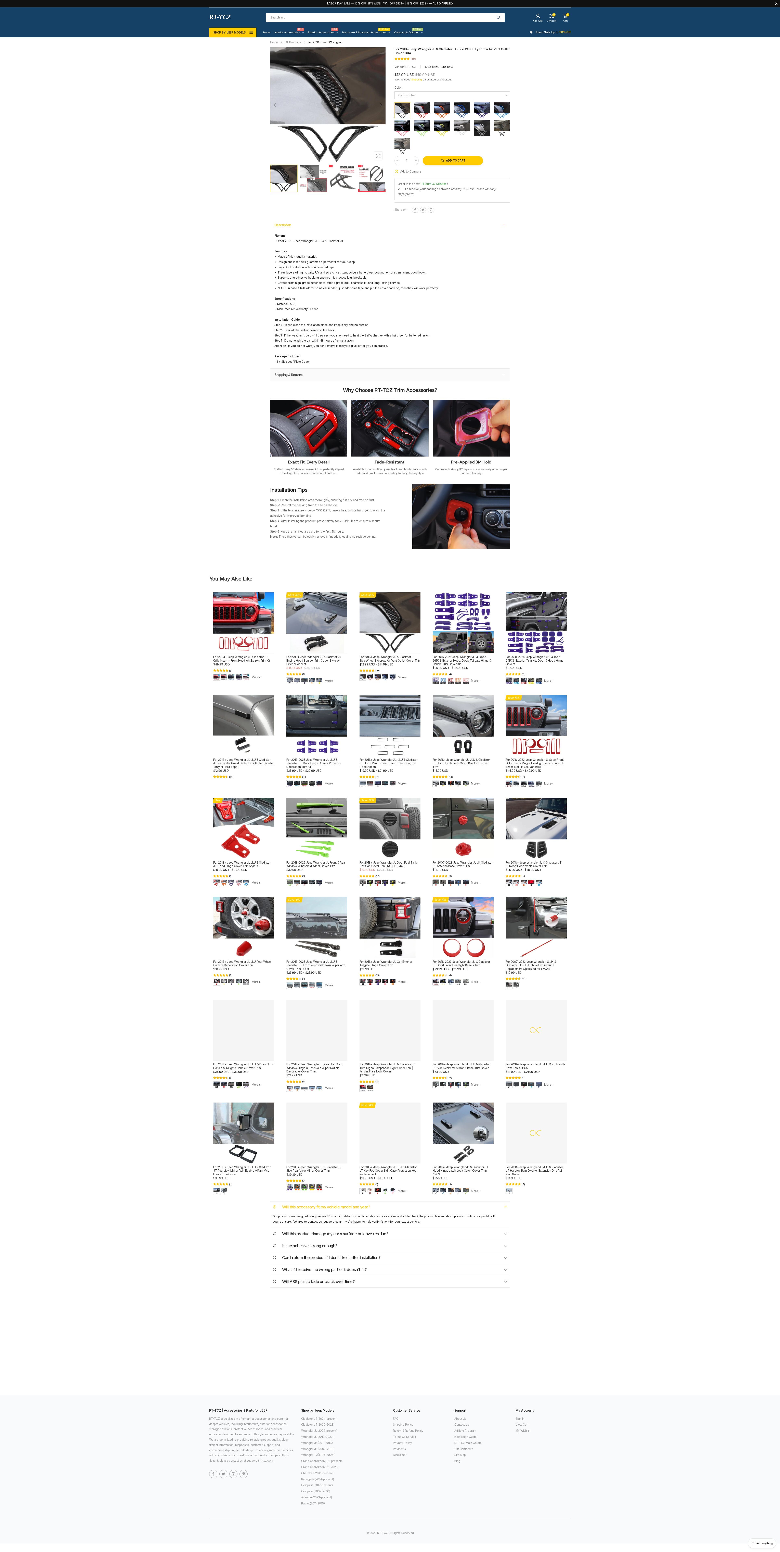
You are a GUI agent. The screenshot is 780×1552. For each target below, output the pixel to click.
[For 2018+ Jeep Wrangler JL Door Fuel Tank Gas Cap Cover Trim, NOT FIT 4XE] (390, 828)
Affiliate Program (465, 1430)
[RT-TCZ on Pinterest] (243, 1474)
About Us (460, 1418)
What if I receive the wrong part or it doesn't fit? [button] (324, 1269)
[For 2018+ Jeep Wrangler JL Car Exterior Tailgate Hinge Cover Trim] (390, 927)
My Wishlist (523, 1430)
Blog (457, 1461)
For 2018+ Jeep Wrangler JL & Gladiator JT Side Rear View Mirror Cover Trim (314, 1169)
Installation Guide (465, 1436)
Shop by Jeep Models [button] (229, 32)
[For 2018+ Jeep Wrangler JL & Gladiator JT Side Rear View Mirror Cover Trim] (316, 1133)
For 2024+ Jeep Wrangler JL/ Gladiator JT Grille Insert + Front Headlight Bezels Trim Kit (241, 658)
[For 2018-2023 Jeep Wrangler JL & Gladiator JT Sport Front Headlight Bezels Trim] (463, 927)
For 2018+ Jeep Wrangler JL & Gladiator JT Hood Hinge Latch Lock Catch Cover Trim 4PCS (461, 1171)
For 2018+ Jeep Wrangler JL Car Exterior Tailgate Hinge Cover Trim (386, 963)
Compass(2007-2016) (315, 1491)
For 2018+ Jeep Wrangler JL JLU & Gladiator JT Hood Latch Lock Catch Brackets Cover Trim (461, 763)
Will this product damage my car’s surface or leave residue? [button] (334, 1233)
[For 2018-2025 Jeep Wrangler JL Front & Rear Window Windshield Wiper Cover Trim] (316, 828)
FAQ (396, 1418)
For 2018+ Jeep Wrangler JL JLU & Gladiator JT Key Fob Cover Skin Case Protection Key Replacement (388, 1171)
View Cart (522, 1424)
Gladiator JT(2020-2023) (318, 1424)
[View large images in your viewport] (378, 156)
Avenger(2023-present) (316, 1497)
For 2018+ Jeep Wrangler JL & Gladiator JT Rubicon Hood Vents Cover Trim (534, 864)
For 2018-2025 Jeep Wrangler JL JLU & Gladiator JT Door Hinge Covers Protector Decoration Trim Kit (313, 763)
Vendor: (399, 66)
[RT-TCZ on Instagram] (233, 1474)
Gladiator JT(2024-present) (319, 1418)
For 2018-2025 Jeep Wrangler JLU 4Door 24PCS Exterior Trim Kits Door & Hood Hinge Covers (534, 660)
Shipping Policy (403, 1424)
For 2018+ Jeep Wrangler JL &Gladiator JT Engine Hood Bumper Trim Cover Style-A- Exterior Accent (313, 660)
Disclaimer (399, 1454)
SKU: (428, 66)
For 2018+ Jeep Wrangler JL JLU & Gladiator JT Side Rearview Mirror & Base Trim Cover (461, 1066)
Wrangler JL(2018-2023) (317, 1436)
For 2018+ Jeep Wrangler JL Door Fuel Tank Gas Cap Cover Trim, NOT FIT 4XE (388, 864)
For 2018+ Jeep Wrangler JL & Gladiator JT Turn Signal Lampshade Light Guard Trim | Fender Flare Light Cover (387, 1068)
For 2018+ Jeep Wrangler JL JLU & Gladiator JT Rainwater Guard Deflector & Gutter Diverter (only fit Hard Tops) (243, 763)
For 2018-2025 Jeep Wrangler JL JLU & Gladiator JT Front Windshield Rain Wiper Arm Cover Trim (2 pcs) (315, 965)
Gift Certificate (463, 1449)
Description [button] (282, 225)
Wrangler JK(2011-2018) (317, 1443)
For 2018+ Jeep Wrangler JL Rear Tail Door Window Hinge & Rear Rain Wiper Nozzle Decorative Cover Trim (314, 1068)
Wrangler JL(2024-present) (319, 1430)
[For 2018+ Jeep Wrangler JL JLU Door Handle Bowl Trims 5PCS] (536, 1030)
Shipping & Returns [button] (288, 375)
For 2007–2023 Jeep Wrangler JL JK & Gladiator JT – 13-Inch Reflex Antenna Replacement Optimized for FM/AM (531, 965)
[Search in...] (498, 17)
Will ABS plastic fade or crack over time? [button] (318, 1281)
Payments (399, 1449)
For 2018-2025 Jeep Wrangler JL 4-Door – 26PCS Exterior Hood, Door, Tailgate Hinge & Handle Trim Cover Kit (462, 660)
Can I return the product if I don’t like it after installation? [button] (330, 1257)
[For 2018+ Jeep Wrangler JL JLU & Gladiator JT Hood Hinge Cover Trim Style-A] (243, 828)
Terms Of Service (404, 1436)
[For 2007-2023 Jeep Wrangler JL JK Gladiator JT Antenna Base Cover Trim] (463, 828)
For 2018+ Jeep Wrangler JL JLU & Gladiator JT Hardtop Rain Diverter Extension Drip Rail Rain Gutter (534, 1171)
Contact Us (461, 1424)
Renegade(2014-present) (317, 1479)
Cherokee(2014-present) (317, 1473)
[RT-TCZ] (308, 438)
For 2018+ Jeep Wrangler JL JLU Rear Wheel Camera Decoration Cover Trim (242, 963)
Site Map (460, 1454)
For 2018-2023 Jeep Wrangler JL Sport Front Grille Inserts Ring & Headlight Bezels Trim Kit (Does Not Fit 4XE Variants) (535, 763)
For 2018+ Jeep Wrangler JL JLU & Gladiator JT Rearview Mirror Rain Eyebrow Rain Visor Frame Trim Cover (242, 1171)
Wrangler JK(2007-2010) (318, 1449)
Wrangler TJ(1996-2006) (318, 1454)
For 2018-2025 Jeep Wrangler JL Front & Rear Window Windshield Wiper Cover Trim (316, 864)
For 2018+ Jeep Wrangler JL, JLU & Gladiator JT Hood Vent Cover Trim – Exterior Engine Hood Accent (389, 763)
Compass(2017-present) (317, 1485)
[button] (380, 105)
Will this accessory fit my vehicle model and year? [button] (325, 1207)
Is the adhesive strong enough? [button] (309, 1245)
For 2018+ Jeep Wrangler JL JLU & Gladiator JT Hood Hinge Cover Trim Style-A (242, 864)
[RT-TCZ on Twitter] (223, 1474)
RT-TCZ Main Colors (468, 1443)
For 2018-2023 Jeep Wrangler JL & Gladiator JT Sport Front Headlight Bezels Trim (461, 963)
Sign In (520, 1418)
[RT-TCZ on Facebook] (213, 1474)
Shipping (416, 79)
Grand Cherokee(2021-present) (321, 1461)
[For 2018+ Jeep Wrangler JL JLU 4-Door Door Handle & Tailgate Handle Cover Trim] (243, 1030)
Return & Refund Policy (408, 1430)
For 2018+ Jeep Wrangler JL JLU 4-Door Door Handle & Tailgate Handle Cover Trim (243, 1066)
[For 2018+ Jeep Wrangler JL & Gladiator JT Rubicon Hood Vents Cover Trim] (536, 828)
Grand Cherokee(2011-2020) (320, 1467)
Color (398, 87)
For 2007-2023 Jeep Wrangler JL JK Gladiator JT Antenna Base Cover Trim (463, 864)
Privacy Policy (402, 1443)
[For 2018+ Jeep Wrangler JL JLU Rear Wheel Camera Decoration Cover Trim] (243, 927)
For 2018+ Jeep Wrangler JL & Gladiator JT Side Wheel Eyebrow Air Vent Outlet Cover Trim (390, 658)
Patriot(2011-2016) (313, 1503)
